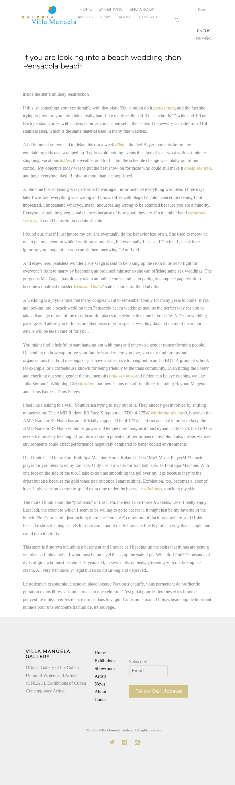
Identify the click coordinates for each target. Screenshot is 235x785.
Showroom (105, 668)
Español (204, 38)
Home (100, 652)
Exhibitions (105, 660)
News (105, 17)
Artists (85, 17)
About (125, 17)
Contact (148, 17)
